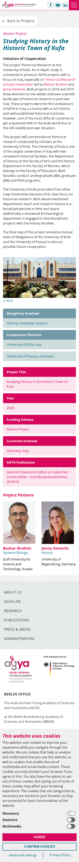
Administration (19, 638)
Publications (16, 620)
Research (13, 610)
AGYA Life (12, 601)
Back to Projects (20, 20)
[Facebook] (51, 5)
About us (13, 592)
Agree (39, 837)
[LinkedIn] (65, 5)
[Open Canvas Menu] (74, 5)
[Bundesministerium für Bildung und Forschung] (59, 670)
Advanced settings (23, 855)
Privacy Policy (60, 855)
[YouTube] (58, 5)
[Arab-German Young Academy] (19, 4)
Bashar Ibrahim (55, 84)
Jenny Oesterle (14, 89)
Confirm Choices (39, 846)
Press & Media (17, 629)
